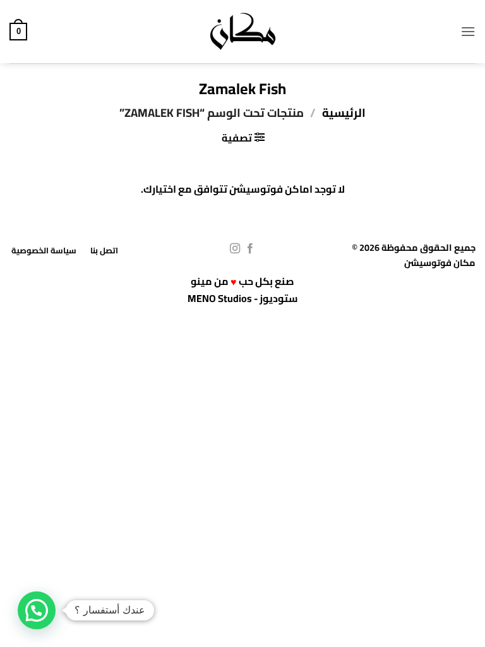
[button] (468, 31)
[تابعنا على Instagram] (235, 249)
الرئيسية (344, 113)
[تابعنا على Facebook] (250, 249)
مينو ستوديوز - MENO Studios (243, 290)
